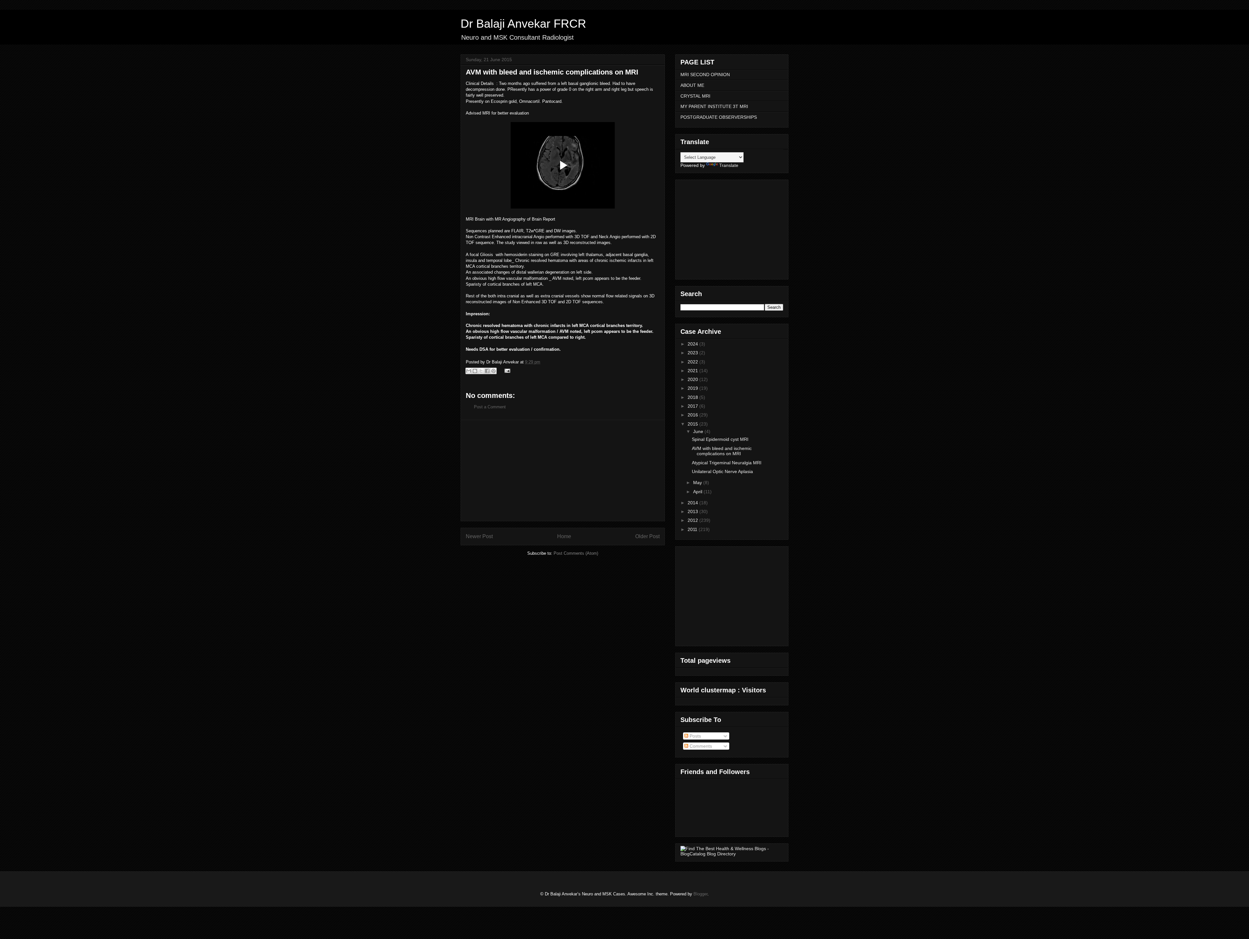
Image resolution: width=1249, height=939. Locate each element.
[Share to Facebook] (487, 371)
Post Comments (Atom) (576, 553)
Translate (728, 165)
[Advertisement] (562, 470)
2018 (693, 397)
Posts (694, 736)
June (699, 431)
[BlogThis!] (475, 371)
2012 (693, 520)
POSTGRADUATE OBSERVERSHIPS (718, 117)
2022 (693, 361)
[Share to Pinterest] (493, 371)
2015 (693, 424)
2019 (693, 388)
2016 (693, 414)
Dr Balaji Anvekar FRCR (523, 23)
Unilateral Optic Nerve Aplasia (722, 471)
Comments (700, 746)
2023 (693, 352)
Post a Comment (490, 406)
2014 (693, 502)
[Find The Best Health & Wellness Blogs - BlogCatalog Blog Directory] (731, 853)
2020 (693, 379)
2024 (693, 344)
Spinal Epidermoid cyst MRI (720, 439)
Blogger (700, 893)
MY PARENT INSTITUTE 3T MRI (714, 106)
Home (564, 536)
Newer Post (479, 536)
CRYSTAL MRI (695, 96)
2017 (693, 406)
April (698, 491)
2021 (693, 370)
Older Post (647, 536)
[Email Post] (506, 370)
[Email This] (468, 371)
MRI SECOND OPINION (705, 74)
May (698, 482)
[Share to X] (481, 371)
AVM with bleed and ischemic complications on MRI (722, 451)
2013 (693, 511)
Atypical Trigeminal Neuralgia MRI (726, 462)
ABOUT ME (692, 85)
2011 (693, 529)
